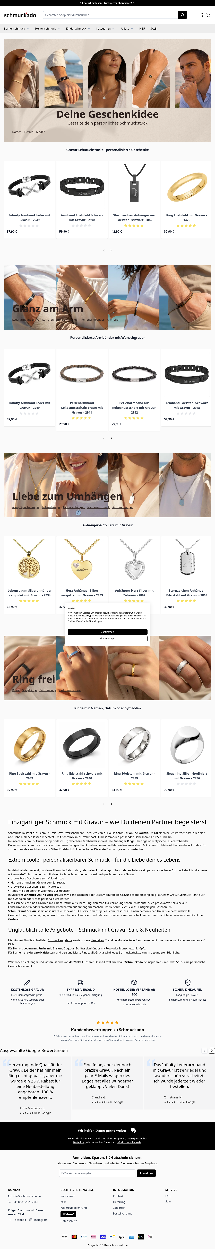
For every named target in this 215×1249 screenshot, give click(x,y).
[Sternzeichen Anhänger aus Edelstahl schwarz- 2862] (134, 186)
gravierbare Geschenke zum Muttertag (36, 886)
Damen (17, 132)
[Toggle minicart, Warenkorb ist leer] (208, 15)
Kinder (40, 132)
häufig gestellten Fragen (108, 1138)
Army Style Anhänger (25, 507)
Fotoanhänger (51, 507)
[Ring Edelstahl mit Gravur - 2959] (29, 745)
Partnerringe (47, 690)
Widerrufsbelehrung (74, 1208)
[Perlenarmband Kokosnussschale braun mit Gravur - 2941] (82, 374)
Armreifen (113, 319)
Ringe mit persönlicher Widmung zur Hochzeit (40, 891)
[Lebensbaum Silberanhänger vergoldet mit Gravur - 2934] (29, 562)
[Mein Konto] (202, 15)
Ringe (16, 690)
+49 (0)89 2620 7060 (25, 1202)
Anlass (125, 28)
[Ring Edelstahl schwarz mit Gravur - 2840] (82, 745)
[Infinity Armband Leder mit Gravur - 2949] (29, 186)
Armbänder (90, 841)
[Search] (182, 15)
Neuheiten (97, 940)
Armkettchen (45, 319)
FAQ (168, 1196)
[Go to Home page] (20, 14)
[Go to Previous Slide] (204, 1051)
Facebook (20, 1220)
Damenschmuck (14, 28)
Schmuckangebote (60, 940)
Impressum (68, 1196)
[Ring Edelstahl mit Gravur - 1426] (187, 186)
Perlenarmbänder (92, 319)
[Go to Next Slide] (212, 1051)
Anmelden (146, 1173)
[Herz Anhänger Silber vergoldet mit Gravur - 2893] (82, 562)
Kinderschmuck (76, 28)
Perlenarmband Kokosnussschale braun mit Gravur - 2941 (82, 407)
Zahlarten (119, 1208)
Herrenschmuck (45, 28)
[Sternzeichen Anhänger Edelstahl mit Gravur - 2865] (187, 562)
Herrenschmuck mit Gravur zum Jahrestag (38, 882)
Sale (168, 1201)
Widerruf (68, 1214)
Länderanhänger (74, 507)
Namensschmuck (98, 507)
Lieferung (119, 1202)
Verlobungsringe (70, 690)
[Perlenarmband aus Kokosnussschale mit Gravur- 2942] (134, 374)
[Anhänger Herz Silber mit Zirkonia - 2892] (134, 562)
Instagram (41, 1220)
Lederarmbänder (23, 319)
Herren (28, 132)
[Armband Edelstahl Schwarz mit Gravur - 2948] (82, 186)
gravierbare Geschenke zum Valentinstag (37, 878)
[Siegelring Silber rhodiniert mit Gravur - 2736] (187, 745)
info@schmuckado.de (129, 1142)
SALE (153, 28)
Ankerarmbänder (67, 319)
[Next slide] (111, 250)
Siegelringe (29, 690)
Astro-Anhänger (122, 507)
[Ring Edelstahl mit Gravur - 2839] (134, 745)
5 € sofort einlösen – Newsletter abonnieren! (106, 3)
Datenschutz (69, 1221)
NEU (142, 28)
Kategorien (103, 28)
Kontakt (118, 1196)
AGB (63, 1202)
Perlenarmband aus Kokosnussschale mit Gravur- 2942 (134, 407)
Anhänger (120, 841)
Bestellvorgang (122, 1213)
